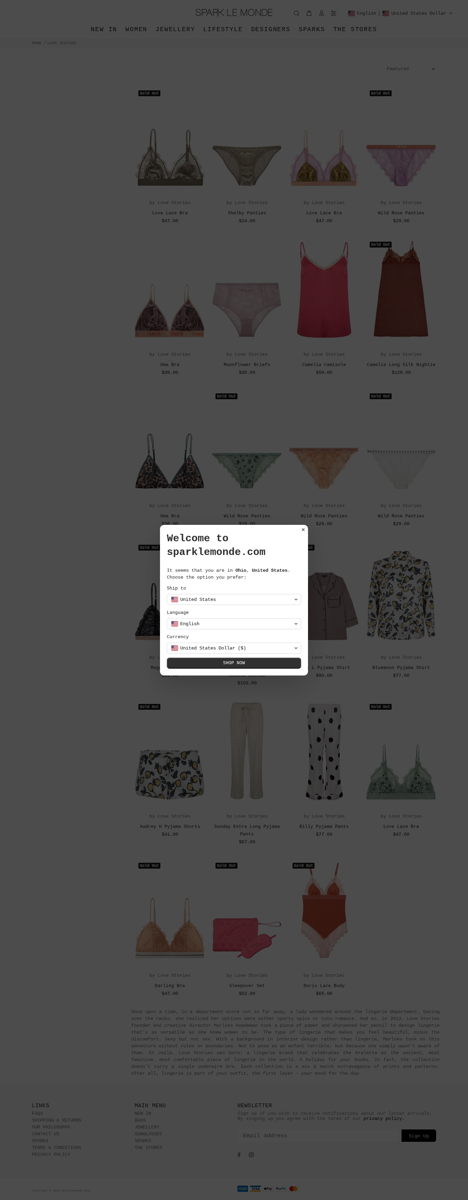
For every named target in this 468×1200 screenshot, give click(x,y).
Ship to (176, 588)
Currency (178, 637)
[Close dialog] (303, 529)
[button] (234, 599)
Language (178, 612)
